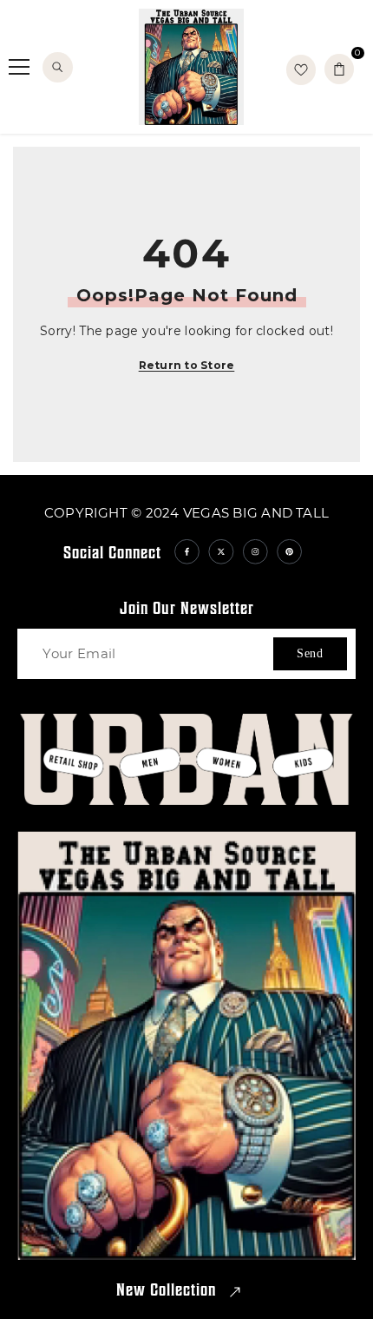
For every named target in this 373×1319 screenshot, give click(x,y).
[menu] (19, 66)
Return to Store (187, 365)
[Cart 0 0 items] (339, 69)
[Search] (58, 67)
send (310, 653)
